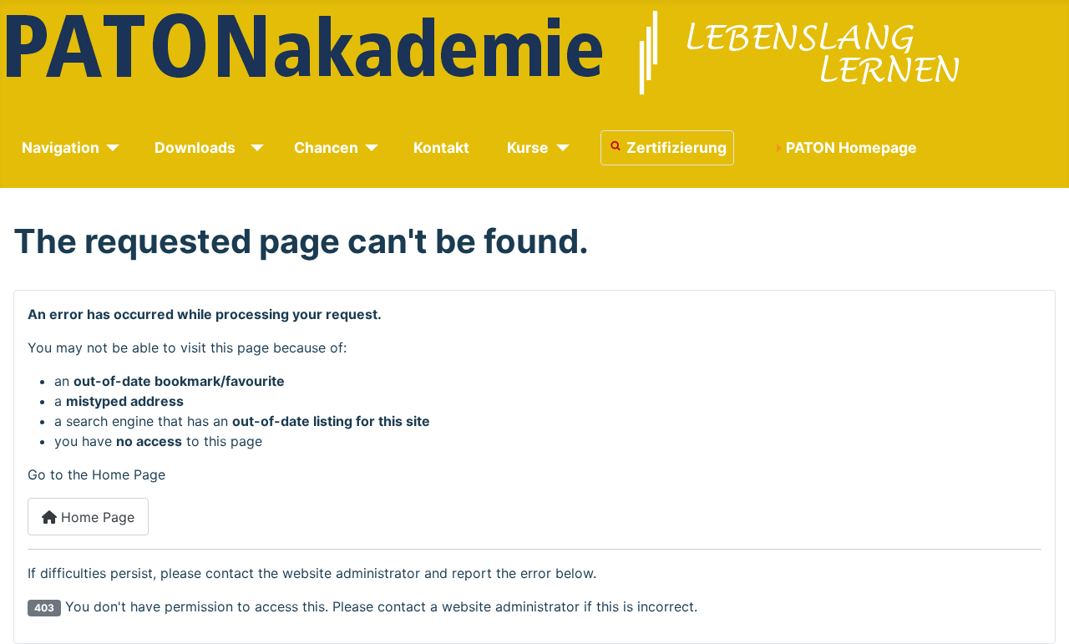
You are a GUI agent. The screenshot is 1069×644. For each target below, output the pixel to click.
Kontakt (441, 147)
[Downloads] (254, 148)
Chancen (326, 147)
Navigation (60, 147)
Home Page (95, 517)
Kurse (528, 147)
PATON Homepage (851, 147)
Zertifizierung (676, 147)
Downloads (195, 147)
